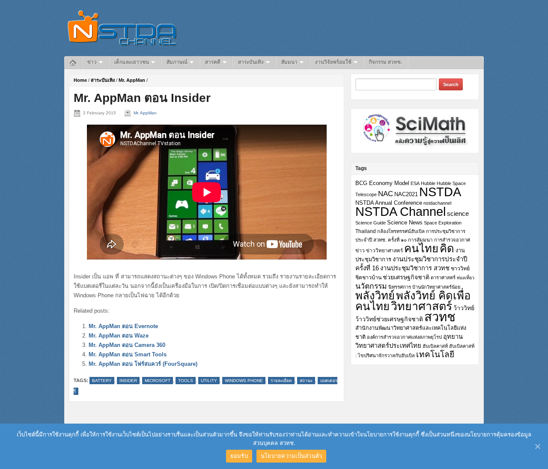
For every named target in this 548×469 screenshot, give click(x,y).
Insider (128, 380)
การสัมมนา (420, 239)
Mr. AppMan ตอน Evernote (123, 326)
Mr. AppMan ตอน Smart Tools (128, 354)
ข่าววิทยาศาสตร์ (384, 250)
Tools (185, 380)
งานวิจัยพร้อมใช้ (333, 62)
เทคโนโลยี (435, 354)
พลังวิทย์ (375, 296)
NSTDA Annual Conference (388, 203)
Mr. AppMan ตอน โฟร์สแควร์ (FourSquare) (143, 364)
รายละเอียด (281, 380)
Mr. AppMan (132, 80)
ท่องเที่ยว (465, 277)
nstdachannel (437, 203)
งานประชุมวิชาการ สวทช (415, 268)
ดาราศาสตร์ (443, 277)
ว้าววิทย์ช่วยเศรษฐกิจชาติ (389, 319)
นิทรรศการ (399, 287)
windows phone (244, 380)
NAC (385, 193)
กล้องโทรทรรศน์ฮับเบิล (401, 231)
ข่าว (92, 62)
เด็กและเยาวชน (131, 62)
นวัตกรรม (371, 286)
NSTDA (440, 192)
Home (80, 80)
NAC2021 (406, 194)
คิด (447, 248)
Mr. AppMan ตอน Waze (119, 335)
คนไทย (421, 248)
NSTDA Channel (400, 211)
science (458, 213)
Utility (209, 380)
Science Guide (370, 222)
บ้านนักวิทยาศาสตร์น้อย (436, 287)
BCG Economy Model (382, 183)
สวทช (440, 317)
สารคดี (212, 62)
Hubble (428, 183)
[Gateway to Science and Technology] (122, 27)
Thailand (365, 231)
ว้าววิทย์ (463, 308)
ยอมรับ (239, 455)
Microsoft (157, 380)
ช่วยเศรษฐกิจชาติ (406, 277)
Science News (405, 222)
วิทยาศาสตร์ (421, 306)
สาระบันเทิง (251, 62)
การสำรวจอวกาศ (452, 239)
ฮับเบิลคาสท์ (435, 346)
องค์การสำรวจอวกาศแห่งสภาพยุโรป (404, 337)
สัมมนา (289, 62)
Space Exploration (443, 222)
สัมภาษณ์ (177, 62)
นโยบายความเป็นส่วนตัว (291, 455)
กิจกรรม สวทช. (385, 62)
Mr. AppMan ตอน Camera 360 (127, 345)
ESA (415, 183)
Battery (102, 380)
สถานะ (306, 380)
